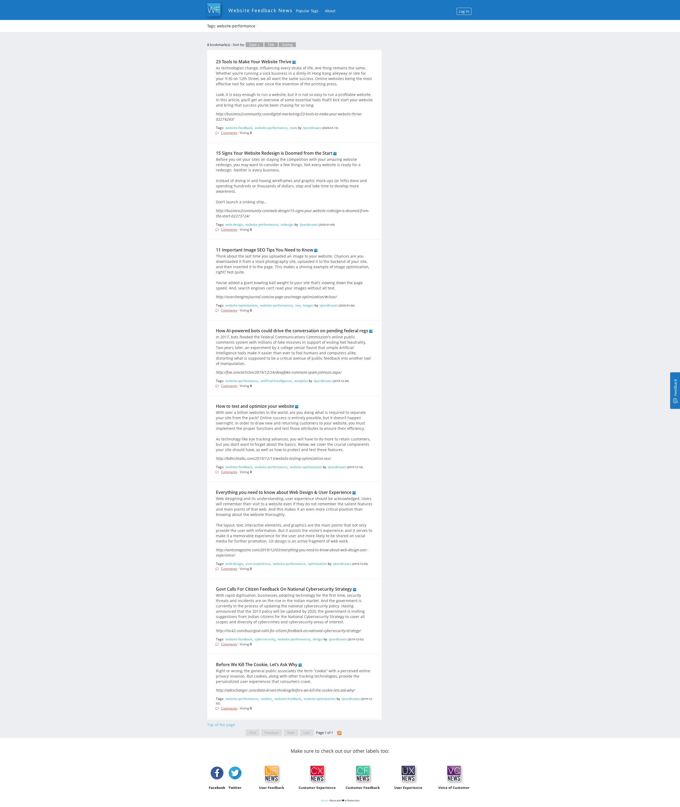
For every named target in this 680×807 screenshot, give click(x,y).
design (318, 639)
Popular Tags (307, 10)
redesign (287, 224)
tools (293, 127)
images (308, 305)
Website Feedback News (260, 10)
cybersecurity (265, 639)
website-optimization (242, 305)
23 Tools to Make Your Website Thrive (253, 62)
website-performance (271, 127)
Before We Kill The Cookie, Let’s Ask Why (257, 664)
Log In (464, 11)
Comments (229, 133)
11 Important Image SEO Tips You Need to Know (264, 250)
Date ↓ (254, 44)
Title (271, 44)
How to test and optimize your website (255, 406)
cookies (266, 698)
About (330, 10)
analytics (301, 381)
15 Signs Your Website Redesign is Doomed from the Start (274, 153)
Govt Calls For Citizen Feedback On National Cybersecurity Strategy (284, 589)
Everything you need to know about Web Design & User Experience (283, 492)
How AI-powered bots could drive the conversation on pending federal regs (292, 331)
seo (297, 305)
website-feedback (239, 127)
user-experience (257, 563)
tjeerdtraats (312, 127)
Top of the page (221, 724)
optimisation (317, 563)
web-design (234, 224)
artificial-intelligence (276, 381)
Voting (287, 44)
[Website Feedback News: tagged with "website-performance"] (339, 732)
